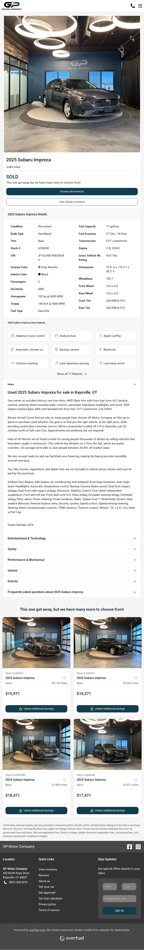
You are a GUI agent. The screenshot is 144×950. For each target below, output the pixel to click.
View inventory (48, 869)
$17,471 (84, 795)
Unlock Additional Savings (39, 708)
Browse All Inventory (72, 191)
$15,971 (12, 693)
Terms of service (49, 910)
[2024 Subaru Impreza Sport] (36, 642)
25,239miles (131, 683)
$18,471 (12, 795)
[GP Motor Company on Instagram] (136, 846)
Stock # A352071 (86, 673)
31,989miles (59, 785)
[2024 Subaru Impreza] (108, 642)
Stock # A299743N (15, 775)
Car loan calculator (50, 898)
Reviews (44, 875)
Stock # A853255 (86, 775)
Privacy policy (47, 904)
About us (44, 881)
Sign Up (119, 910)
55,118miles (59, 683)
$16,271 (84, 693)
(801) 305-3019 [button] (18, 882)
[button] (132, 6)
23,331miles (131, 785)
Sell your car (46, 886)
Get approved (47, 892)
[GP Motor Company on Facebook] (128, 846)
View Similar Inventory (72, 201)
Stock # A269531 (14, 673)
